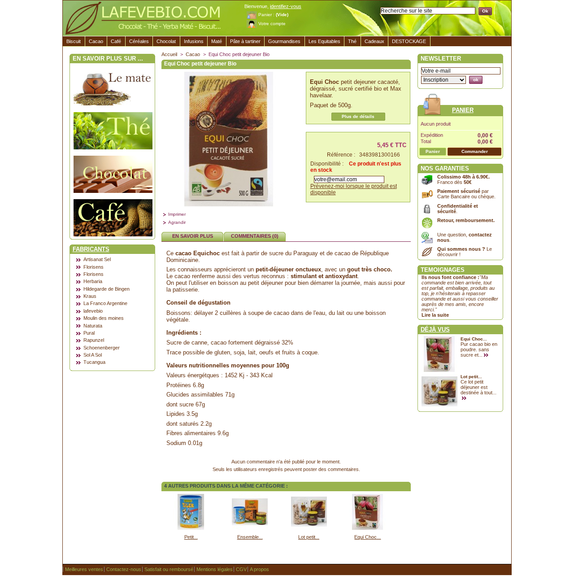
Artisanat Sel (97, 259)
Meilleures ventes (84, 569)
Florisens (93, 267)
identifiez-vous (285, 6)
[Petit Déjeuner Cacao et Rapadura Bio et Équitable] (191, 528)
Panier (463, 110)
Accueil (169, 54)
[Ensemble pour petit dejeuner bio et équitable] (250, 528)
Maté (216, 41)
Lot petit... (308, 537)
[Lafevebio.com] (148, 18)
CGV (241, 569)
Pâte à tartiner (245, 41)
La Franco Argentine (105, 303)
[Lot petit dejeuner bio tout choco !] (309, 528)
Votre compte (272, 23)
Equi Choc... (367, 537)
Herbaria (92, 281)
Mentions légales (214, 569)
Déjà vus (435, 329)
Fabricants (91, 249)
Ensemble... (250, 537)
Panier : (266, 14)
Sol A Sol (92, 355)
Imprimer (177, 214)
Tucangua (94, 362)
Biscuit (73, 41)
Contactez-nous (123, 569)
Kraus (89, 296)
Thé (352, 41)
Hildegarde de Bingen (106, 289)
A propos (259, 569)
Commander (474, 151)
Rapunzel (93, 340)
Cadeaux (374, 41)
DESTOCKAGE (409, 41)
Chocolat (166, 41)
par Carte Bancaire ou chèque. (466, 193)
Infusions (194, 41)
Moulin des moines (103, 318)
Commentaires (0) (254, 236)
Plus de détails (358, 116)
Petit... (191, 537)
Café (116, 41)
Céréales (139, 41)
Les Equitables (324, 41)
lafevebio (93, 311)
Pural (89, 333)
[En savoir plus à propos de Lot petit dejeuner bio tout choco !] (465, 398)
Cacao (96, 41)
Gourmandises (284, 41)
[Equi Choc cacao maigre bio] (368, 528)
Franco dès (463, 179)
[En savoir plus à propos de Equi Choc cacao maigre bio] (487, 355)
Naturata (92, 325)
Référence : (341, 155)
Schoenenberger (101, 347)
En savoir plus (192, 236)
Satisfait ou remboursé (168, 569)
